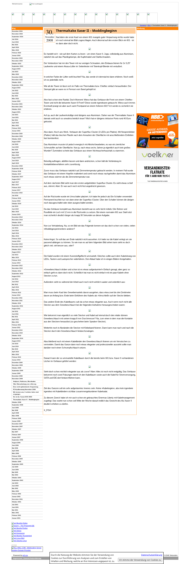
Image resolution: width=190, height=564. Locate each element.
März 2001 (15, 512)
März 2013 (15, 257)
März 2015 (15, 211)
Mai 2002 (15, 488)
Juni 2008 (15, 407)
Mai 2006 (15, 448)
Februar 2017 (16, 187)
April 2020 (15, 152)
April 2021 (15, 122)
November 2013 (17, 246)
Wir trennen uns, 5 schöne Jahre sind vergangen (26, 393)
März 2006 (15, 453)
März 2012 (15, 290)
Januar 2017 (16, 190)
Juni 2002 (15, 485)
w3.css (25, 555)
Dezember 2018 (17, 166)
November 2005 (17, 459)
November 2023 (17, 61)
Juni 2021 (15, 117)
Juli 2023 (15, 71)
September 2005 (17, 464)
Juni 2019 (15, 160)
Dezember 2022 (17, 77)
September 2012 (17, 273)
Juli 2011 (15, 311)
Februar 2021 (16, 128)
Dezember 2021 (17, 104)
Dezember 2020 (17, 133)
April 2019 (15, 163)
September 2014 (17, 225)
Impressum (17, 558)
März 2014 (15, 236)
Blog (149, 25)
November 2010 (17, 333)
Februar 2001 (16, 515)
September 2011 (17, 306)
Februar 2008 (16, 418)
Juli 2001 (15, 504)
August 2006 (16, 442)
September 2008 (17, 405)
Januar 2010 (16, 360)
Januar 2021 (16, 131)
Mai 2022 (15, 96)
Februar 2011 (16, 325)
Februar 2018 (16, 171)
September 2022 (17, 85)
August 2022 (16, 87)
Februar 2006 (16, 456)
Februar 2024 (16, 52)
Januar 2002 (16, 496)
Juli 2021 (15, 114)
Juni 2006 (15, 445)
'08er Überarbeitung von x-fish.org (24, 384)
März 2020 (15, 155)
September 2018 (17, 168)
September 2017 (17, 176)
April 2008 (15, 413)
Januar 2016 (16, 201)
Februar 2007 (16, 434)
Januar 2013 (16, 263)
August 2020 (16, 141)
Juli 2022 (15, 90)
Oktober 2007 (16, 429)
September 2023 (17, 66)
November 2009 (17, 365)
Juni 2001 (15, 507)
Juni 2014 (15, 230)
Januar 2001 (16, 518)
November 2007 (17, 426)
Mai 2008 (15, 410)
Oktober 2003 (16, 477)
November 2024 (17, 34)
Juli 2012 (15, 279)
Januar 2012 (16, 295)
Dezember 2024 (17, 31)
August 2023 (16, 69)
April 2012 (15, 287)
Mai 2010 (15, 349)
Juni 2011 (15, 314)
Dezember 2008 (17, 376)
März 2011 (15, 322)
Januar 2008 (16, 421)
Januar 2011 (16, 327)
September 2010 (17, 338)
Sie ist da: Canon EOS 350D (22, 397)
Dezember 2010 (17, 330)
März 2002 (15, 491)
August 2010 (16, 341)
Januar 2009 (16, 373)
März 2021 (15, 125)
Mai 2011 (15, 316)
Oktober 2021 (16, 109)
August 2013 (16, 252)
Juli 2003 (15, 483)
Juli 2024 (15, 39)
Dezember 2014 (17, 217)
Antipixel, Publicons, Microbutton (24, 381)
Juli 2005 (15, 467)
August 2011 (16, 308)
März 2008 (15, 415)
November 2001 (17, 499)
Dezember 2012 (17, 265)
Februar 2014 (16, 238)
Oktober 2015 (16, 203)
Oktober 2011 (16, 303)
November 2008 (17, 378)
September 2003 (17, 480)
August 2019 (16, 158)
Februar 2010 (16, 357)
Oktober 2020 (16, 139)
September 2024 (17, 36)
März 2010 (15, 354)
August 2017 (16, 179)
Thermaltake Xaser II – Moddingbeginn (26, 399)
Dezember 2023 (17, 58)
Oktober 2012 (16, 271)
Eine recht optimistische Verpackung (25, 387)
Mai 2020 (15, 149)
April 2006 (15, 450)
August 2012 (16, 276)
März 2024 (15, 50)
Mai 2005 (15, 472)
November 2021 (17, 106)
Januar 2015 (16, 214)
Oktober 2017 (16, 174)
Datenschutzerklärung (32, 558)
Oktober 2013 (16, 249)
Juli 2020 (15, 144)
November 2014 (17, 219)
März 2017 (15, 184)
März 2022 (15, 98)
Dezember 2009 (17, 362)
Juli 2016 (15, 195)
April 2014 (15, 233)
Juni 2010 (15, 346)
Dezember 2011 (17, 298)
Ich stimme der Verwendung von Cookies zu (140, 559)
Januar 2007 (16, 437)
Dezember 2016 (17, 193)
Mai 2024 (15, 44)
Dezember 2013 (17, 244)
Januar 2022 (16, 101)
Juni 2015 (15, 209)
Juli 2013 (15, 254)
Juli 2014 (15, 228)
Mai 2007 (15, 432)
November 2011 (17, 300)
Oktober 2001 (16, 502)
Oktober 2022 (16, 82)
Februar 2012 (16, 292)
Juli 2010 (15, 343)
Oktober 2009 (16, 368)
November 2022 (17, 79)
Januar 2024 (16, 55)
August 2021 (16, 112)
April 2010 (15, 351)
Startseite (143, 25)
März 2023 (15, 74)
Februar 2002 (16, 494)
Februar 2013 (16, 260)
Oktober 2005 (16, 461)
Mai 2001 (15, 510)
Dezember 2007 (17, 424)
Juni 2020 (15, 147)
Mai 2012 (15, 284)
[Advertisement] (157, 71)
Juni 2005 (15, 469)
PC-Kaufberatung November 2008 (24, 389)
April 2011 (15, 319)
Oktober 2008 (16, 402)
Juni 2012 (15, 281)
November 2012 (17, 268)
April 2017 (15, 182)
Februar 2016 (16, 198)
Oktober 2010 (16, 335)
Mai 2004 (15, 475)
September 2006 (17, 440)
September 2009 (17, 370)
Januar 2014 (16, 241)
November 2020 (17, 136)
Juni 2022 (15, 93)
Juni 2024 (15, 42)
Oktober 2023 (16, 63)
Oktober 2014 (16, 222)
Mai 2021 (15, 120)
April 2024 (15, 47)
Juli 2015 (15, 206)
